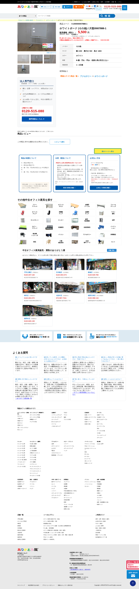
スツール (54, 424)
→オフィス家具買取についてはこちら (83, 393)
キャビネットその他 (35, 475)
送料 (102, 2)
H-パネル (87, 456)
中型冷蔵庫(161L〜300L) (70, 491)
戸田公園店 (20, 519)
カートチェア (55, 419)
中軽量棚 (99, 484)
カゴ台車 (99, 495)
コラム (120, 2)
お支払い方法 (95, 2)
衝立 (86, 452)
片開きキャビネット (35, 453)
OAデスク (20, 423)
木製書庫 (19, 486)
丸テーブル (100, 424)
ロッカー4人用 (21, 450)
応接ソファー (88, 415)
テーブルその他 (101, 430)
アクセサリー (86, 76)
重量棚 (98, 488)
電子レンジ (67, 495)
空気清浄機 (67, 500)
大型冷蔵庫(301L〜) (69, 493)
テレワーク (67, 481)
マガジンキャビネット (35, 468)
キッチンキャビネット (35, 466)
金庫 (53, 443)
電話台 (53, 450)
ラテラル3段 (33, 457)
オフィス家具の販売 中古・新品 (51, 519)
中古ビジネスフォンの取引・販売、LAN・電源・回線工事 (58, 535)
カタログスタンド (56, 453)
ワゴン (65, 415)
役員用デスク (20, 481)
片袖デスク (20, 418)
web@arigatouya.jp (22, 560)
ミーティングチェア (57, 415)
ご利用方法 (98, 530)
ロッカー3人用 (21, 448)
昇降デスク (20, 425)
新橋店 (19, 525)
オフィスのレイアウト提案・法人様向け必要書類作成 (57, 525)
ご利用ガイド (76, 2)
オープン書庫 (33, 448)
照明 (65, 502)
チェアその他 (33, 421)
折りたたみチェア (56, 421)
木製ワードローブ (22, 488)
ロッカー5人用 (21, 453)
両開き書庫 (32, 446)
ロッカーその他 (21, 466)
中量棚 (98, 486)
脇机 (65, 417)
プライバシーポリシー (48, 585)
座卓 (98, 421)
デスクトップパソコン (90, 481)
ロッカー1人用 (21, 443)
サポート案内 (99, 523)
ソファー (66, 443)
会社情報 (98, 532)
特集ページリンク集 (101, 535)
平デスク (19, 416)
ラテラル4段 (33, 459)
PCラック (20, 429)
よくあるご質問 (86, 2)
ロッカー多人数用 (22, 459)
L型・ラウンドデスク (22, 427)
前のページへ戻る (108, 151)
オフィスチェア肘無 (35, 417)
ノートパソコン (89, 484)
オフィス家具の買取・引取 (50, 521)
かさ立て (54, 448)
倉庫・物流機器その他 (102, 502)
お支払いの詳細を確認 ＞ (103, 187)
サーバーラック (34, 473)
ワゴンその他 (67, 419)
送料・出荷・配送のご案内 (102, 519)
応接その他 (87, 424)
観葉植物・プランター (57, 455)
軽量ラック (100, 504)
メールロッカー (21, 462)
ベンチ (65, 450)
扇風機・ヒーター (68, 506)
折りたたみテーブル (102, 419)
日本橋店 (19, 528)
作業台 (98, 493)
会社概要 (107, 2)
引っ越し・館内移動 (48, 528)
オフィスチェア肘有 (35, 415)
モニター (87, 486)
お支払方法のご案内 (101, 521)
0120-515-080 (33, 111)
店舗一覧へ (111, 250)
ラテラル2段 (33, 455)
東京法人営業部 (21, 530)
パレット (99, 500)
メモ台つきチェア (56, 426)
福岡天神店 (20, 535)
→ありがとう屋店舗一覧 (23, 398)
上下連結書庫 (33, 450)
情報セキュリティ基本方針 (65, 585)
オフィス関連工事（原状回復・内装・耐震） (54, 530)
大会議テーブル (101, 417)
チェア (31, 488)
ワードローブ (20, 464)
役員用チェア (20, 484)
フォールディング (101, 435)
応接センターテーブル (90, 417)
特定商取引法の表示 (33, 585)
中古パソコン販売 (48, 537)
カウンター (100, 437)
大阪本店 (19, 532)
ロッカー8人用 (21, 457)
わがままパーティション (90, 449)
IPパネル (87, 454)
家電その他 (67, 509)
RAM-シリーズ (88, 463)
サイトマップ (21, 585)
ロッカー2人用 (21, 446)
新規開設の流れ (47, 523)
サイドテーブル (101, 426)
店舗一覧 (114, 2)
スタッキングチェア (57, 417)
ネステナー (100, 497)
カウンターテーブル (69, 446)
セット (53, 484)
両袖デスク (20, 420)
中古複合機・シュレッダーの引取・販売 (53, 532)
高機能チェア (33, 419)
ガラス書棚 (32, 462)
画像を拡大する (51, 52)
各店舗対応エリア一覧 (101, 537)
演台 (98, 428)
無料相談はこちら (37, 119)
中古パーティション (90, 446)
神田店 (19, 523)
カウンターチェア (68, 448)
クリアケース (33, 464)
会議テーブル (100, 415)
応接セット (87, 419)
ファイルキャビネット (35, 471)
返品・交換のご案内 (101, 528)
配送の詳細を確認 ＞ (69, 187)
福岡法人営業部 (21, 539)
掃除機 (65, 486)
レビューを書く (60, 142)
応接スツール (88, 421)
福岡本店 (19, 537)
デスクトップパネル (90, 443)
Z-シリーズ (87, 458)
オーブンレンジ (68, 497)
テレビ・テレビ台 (68, 504)
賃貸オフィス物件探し (49, 539)
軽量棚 (98, 481)
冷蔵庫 (65, 488)
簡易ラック (100, 491)
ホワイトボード (101, 76)
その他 (98, 433)
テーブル (32, 484)
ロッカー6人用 (21, 455)
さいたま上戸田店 (22, 521)
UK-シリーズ (88, 461)
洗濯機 (65, 484)
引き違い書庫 (33, 443)
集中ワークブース (56, 481)
